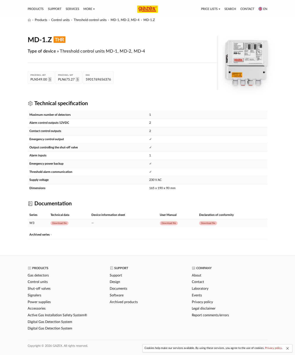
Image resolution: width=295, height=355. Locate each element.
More (87, 9)
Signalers (34, 295)
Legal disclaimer (204, 308)
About (196, 275)
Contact (247, 9)
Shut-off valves (39, 288)
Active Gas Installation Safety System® (57, 315)
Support (54, 9)
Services (72, 9)
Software (117, 295)
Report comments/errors (210, 315)
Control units (38, 282)
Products (36, 9)
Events (197, 295)
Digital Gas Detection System (50, 322)
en (265, 9)
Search (230, 9)
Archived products (124, 302)
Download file (59, 223)
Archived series (39, 234)
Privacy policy (202, 302)
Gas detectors (38, 275)
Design (115, 282)
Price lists (209, 9)
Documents (118, 288)
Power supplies (39, 302)
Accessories (37, 308)
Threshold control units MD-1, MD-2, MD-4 (102, 51)
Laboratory (200, 288)
